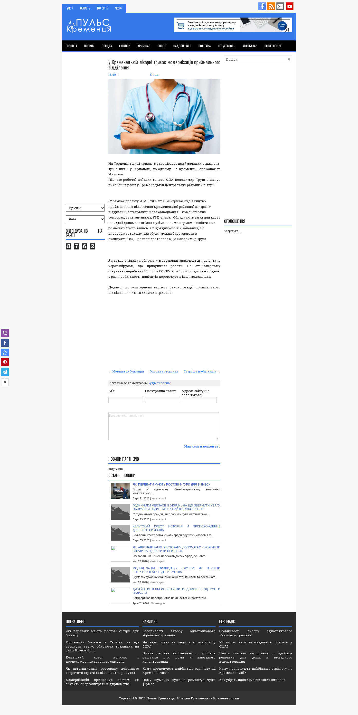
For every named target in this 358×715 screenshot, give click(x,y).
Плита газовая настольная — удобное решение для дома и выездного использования (179, 657)
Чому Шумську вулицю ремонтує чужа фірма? (179, 681)
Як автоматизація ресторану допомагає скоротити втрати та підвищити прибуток (176, 549)
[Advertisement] (164, 331)
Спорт (162, 45)
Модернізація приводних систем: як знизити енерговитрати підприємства (176, 570)
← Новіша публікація (126, 371)
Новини (89, 45)
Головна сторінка (164, 371)
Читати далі (158, 498)
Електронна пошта (160, 391)
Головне (102, 8)
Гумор (69, 8)
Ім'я (111, 391)
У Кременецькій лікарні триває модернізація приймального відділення (164, 64)
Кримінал (144, 45)
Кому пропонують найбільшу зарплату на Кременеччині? (179, 670)
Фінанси (124, 45)
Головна (71, 45)
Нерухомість (226, 45)
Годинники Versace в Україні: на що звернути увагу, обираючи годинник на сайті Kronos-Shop (176, 507)
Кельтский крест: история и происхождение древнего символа (102, 659)
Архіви (118, 8)
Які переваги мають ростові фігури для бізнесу (171, 484)
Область (85, 8)
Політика (204, 45)
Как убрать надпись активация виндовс (252, 679)
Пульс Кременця (160, 698)
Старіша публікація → (202, 371)
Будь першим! (159, 383)
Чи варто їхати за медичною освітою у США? (179, 644)
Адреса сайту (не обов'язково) (195, 393)
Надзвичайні (182, 45)
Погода (107, 45)
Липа (154, 74)
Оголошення (272, 45)
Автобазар (250, 45)
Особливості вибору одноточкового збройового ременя (179, 633)
